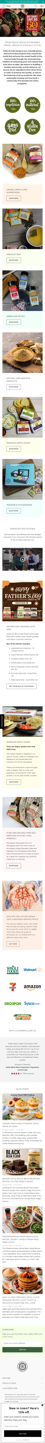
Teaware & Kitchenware (19, 498)
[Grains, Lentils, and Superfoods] (22, 157)
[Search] (36, 6)
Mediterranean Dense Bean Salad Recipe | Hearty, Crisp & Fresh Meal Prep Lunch (20, 1233)
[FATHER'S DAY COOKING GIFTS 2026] (22, 594)
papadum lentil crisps (18, 735)
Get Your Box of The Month (21, 680)
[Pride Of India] (22, 6)
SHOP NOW (13, 192)
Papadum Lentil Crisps (18, 436)
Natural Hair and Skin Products (18, 373)
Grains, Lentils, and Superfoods (16, 184)
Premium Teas (13, 248)
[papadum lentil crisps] (22, 715)
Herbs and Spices (15, 310)
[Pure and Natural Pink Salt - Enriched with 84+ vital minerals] (22, 805)
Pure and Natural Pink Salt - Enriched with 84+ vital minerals (21, 829)
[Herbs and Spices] (22, 284)
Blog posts (22, 1082)
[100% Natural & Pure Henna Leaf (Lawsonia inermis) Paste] (22, 889)
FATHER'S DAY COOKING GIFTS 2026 (20, 621)
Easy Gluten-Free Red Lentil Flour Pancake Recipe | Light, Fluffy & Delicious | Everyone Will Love (20, 1293)
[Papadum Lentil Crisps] (22, 410)
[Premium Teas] (22, 222)
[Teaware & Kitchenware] (22, 472)
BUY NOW (13, 937)
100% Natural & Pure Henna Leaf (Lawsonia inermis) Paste (22, 911)
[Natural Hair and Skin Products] (22, 346)
